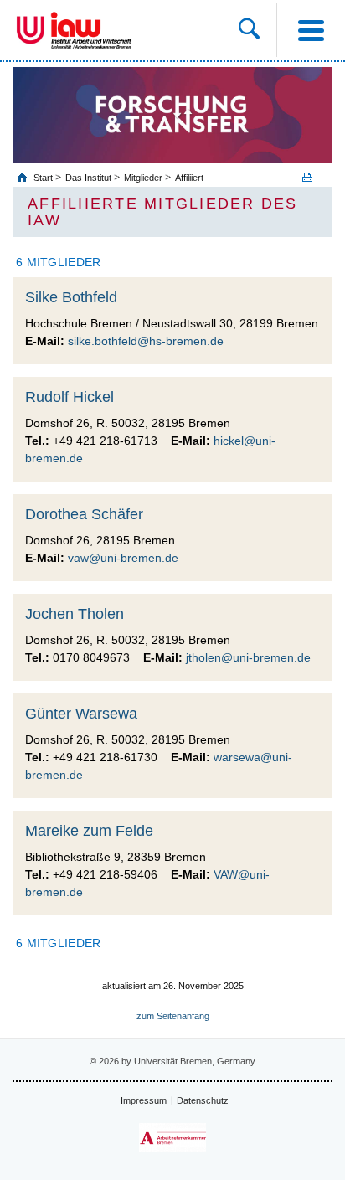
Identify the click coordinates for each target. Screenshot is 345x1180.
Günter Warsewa (81, 713)
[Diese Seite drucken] (313, 177)
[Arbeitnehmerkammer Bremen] (172, 1137)
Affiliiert (189, 178)
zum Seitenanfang (172, 1016)
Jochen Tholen (74, 613)
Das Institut (88, 178)
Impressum (144, 1100)
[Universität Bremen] (31, 30)
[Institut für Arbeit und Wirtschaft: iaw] (91, 30)
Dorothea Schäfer (84, 514)
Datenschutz (203, 1100)
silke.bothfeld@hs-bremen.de (146, 341)
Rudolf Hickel (69, 397)
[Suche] (257, 30)
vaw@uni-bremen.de (123, 557)
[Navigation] (310, 30)
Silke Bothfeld (71, 297)
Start (44, 178)
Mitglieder (143, 178)
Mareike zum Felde (89, 830)
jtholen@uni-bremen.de (248, 657)
